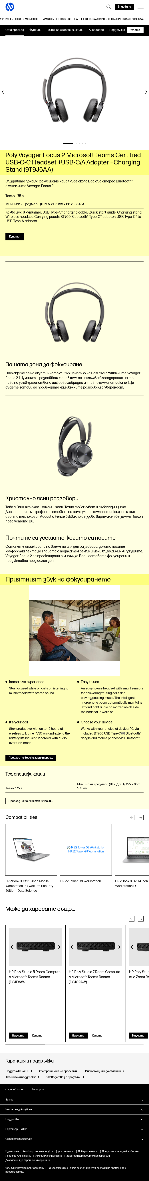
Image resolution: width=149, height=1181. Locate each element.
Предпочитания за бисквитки (120, 1151)
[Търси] (108, 7)
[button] (141, 818)
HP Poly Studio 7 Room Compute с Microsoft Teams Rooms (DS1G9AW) (94, 977)
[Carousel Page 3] (79, 143)
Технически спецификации (65, 30)
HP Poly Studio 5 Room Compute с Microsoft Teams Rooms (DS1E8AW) (35, 977)
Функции (35, 30)
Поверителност (88, 1151)
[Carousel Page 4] (82, 143)
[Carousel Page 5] (85, 143)
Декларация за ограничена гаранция (27, 1160)
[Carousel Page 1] (68, 143)
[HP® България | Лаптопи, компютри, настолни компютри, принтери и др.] (9, 7)
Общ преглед (14, 30)
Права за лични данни (18, 1155)
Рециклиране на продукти (38, 1151)
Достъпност (66, 1151)
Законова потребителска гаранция (88, 1155)
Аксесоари (96, 30)
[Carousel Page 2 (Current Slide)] (76, 143)
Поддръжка (117, 30)
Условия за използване (49, 1155)
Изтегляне (12, 1151)
